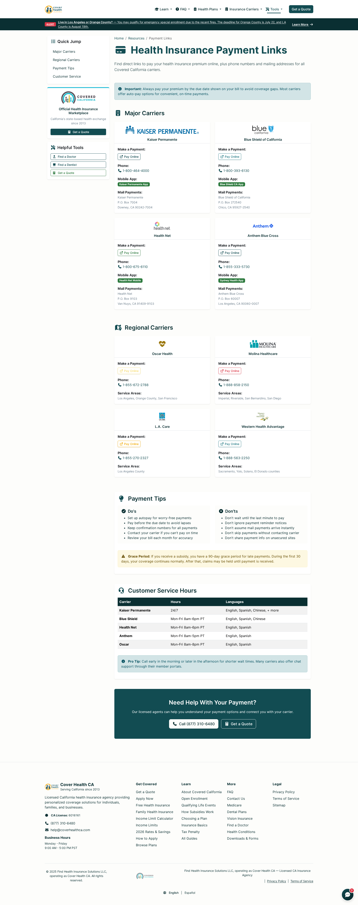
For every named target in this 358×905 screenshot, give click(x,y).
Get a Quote (301, 9)
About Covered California (201, 792)
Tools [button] (275, 9)
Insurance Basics (194, 825)
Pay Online (131, 156)
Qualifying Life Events (198, 805)
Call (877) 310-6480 (197, 724)
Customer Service (67, 76)
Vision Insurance (240, 818)
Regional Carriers (66, 60)
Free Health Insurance (153, 805)
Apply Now (144, 798)
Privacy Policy (284, 792)
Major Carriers (64, 51)
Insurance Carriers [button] (244, 9)
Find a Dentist (67, 164)
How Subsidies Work (197, 812)
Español (190, 892)
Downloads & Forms (242, 838)
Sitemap (279, 805)
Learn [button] (164, 9)
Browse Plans (146, 845)
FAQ (230, 792)
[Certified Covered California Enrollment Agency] (145, 876)
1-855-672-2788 (136, 385)
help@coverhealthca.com (70, 830)
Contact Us (236, 798)
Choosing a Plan (194, 818)
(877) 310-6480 (63, 823)
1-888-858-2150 (236, 385)
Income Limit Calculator (154, 818)
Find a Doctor (67, 156)
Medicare (234, 805)
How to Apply (147, 838)
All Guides (189, 838)
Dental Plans (237, 812)
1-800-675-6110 (135, 267)
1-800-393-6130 (236, 171)
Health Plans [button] (208, 9)
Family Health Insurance (154, 812)
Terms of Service (286, 798)
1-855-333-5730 (236, 267)
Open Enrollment (194, 798)
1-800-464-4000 (136, 171)
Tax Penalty (190, 832)
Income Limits (147, 825)
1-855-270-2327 (135, 458)
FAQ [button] (183, 9)
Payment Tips (63, 68)
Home (119, 38)
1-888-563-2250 (236, 458)
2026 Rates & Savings (153, 832)
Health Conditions (241, 832)
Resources (136, 38)
